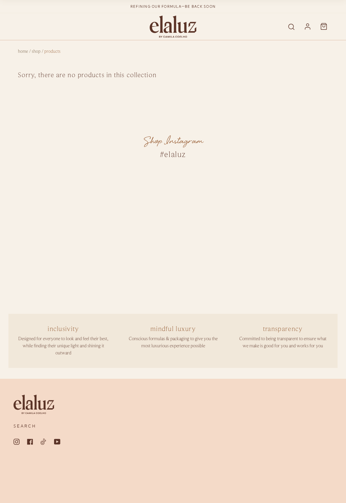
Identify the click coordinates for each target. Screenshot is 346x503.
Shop (36, 51)
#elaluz (173, 154)
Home (23, 51)
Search (25, 426)
